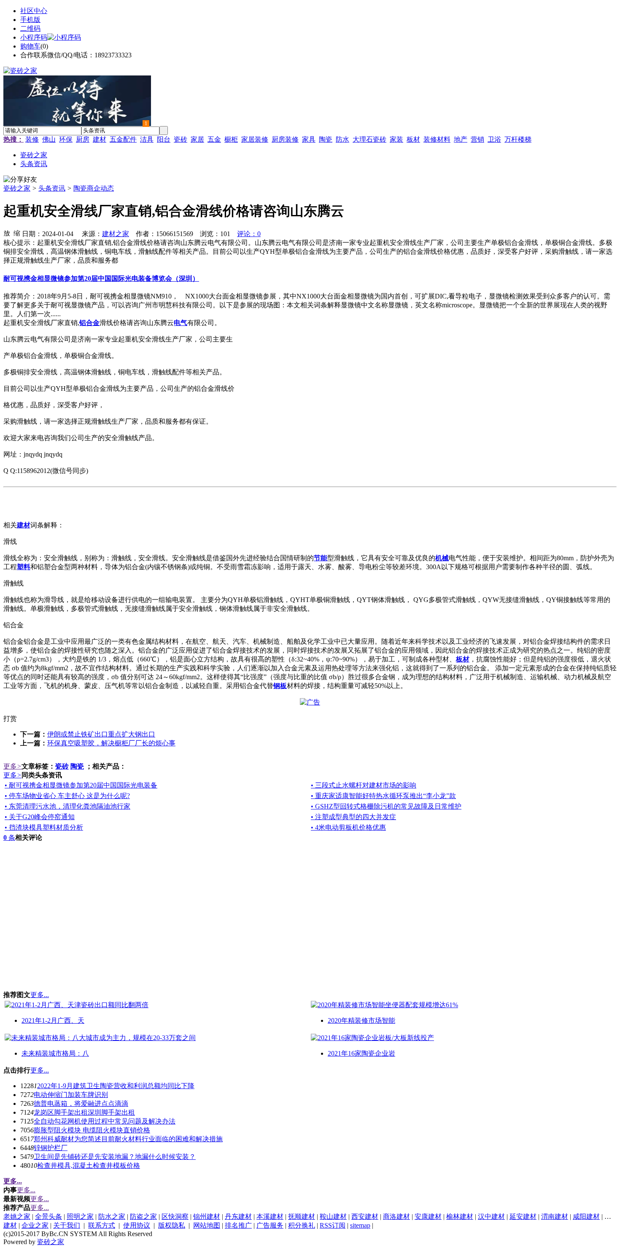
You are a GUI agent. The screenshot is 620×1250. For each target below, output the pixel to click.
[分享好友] (20, 179)
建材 (99, 139)
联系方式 (101, 1225)
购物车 (30, 46)
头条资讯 (51, 188)
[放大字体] (6, 232)
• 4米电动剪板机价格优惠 (348, 827)
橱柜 (231, 139)
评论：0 (249, 233)
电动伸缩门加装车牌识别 (71, 1094)
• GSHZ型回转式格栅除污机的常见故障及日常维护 (386, 806)
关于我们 (66, 1225)
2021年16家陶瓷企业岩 (361, 1053)
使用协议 (136, 1225)
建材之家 (115, 233)
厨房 (82, 139)
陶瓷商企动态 (93, 188)
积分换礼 (301, 1225)
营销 (477, 139)
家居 (197, 139)
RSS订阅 (332, 1225)
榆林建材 (459, 1216)
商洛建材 (396, 1216)
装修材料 (436, 139)
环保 (66, 139)
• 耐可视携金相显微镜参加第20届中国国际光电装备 (81, 785)
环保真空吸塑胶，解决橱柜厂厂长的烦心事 (111, 743)
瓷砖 (180, 139)
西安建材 (364, 1216)
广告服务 (269, 1225)
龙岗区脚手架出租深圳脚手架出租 (84, 1112)
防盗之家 (143, 1216)
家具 (308, 139)
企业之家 (35, 1225)
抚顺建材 (301, 1216)
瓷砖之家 (16, 188)
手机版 (30, 19)
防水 (342, 139)
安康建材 (428, 1216)
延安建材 (522, 1216)
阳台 (163, 139)
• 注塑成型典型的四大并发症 (353, 816)
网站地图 (206, 1225)
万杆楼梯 (517, 139)
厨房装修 (285, 139)
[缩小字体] (16, 232)
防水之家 (111, 1216)
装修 (32, 139)
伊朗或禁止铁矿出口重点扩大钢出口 (101, 734)
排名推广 (238, 1225)
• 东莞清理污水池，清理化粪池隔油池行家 (67, 806)
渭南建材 (554, 1216)
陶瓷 (325, 139)
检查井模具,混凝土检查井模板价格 (88, 1165)
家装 (396, 139)
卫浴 (494, 139)
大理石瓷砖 (369, 139)
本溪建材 (269, 1216)
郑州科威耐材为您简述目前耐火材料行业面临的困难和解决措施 (128, 1138)
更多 (12, 766)
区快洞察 (175, 1216)
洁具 (147, 139)
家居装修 (254, 139)
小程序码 (33, 37)
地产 (460, 139)
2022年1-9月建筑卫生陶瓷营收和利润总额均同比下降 (115, 1085)
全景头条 (48, 1216)
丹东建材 (238, 1216)
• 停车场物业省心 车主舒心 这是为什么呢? (67, 795)
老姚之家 (16, 1216)
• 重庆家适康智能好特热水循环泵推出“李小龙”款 (383, 795)
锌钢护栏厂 (50, 1147)
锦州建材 (206, 1216)
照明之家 (80, 1216)
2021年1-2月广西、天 (53, 1020)
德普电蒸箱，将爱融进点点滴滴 (81, 1103)
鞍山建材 (333, 1216)
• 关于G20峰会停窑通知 (40, 816)
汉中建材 (491, 1216)
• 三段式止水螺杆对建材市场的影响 (363, 785)
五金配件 (123, 139)
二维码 (30, 28)
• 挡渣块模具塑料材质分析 (44, 827)
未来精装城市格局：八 (55, 1053)
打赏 (10, 718)
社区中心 (33, 10)
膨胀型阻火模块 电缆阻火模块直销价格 (92, 1130)
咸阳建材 (586, 1216)
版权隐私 (171, 1225)
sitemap (360, 1225)
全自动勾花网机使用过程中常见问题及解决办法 (104, 1121)
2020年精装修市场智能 (361, 1020)
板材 (413, 139)
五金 (214, 139)
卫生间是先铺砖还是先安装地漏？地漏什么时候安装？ (115, 1156)
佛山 (49, 139)
